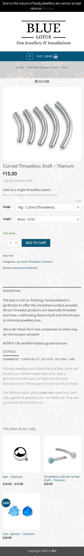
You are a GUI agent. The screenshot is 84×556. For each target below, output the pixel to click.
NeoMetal (32, 268)
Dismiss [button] (48, 8)
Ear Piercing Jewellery (42, 67)
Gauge (6, 207)
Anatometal (18, 268)
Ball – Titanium (12, 477)
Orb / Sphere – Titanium (19, 534)
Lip (18, 261)
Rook (64, 67)
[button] (30, 56)
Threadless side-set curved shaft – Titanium (61, 478)
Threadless (34, 261)
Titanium (47, 261)
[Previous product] (46, 74)
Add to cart (36, 243)
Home (20, 67)
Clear (78, 201)
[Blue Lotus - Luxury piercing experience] (42, 31)
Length (7, 219)
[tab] (11, 359)
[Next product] (38, 74)
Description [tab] (11, 290)
